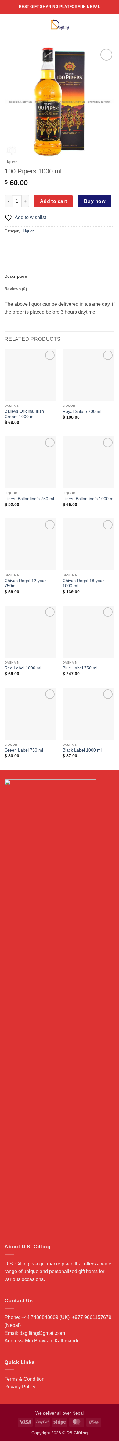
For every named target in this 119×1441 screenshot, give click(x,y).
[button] (8, 24)
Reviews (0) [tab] (16, 289)
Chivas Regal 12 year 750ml (25, 583)
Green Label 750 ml (24, 750)
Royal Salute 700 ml (82, 411)
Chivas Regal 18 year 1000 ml (83, 583)
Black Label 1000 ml (82, 750)
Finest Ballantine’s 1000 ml (88, 499)
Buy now (94, 201)
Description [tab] (16, 276)
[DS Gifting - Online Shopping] (60, 24)
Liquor (11, 162)
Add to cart (53, 201)
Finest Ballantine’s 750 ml (29, 499)
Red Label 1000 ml (23, 668)
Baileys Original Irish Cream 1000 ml (24, 414)
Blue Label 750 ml (80, 668)
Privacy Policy (20, 1386)
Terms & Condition (25, 1379)
